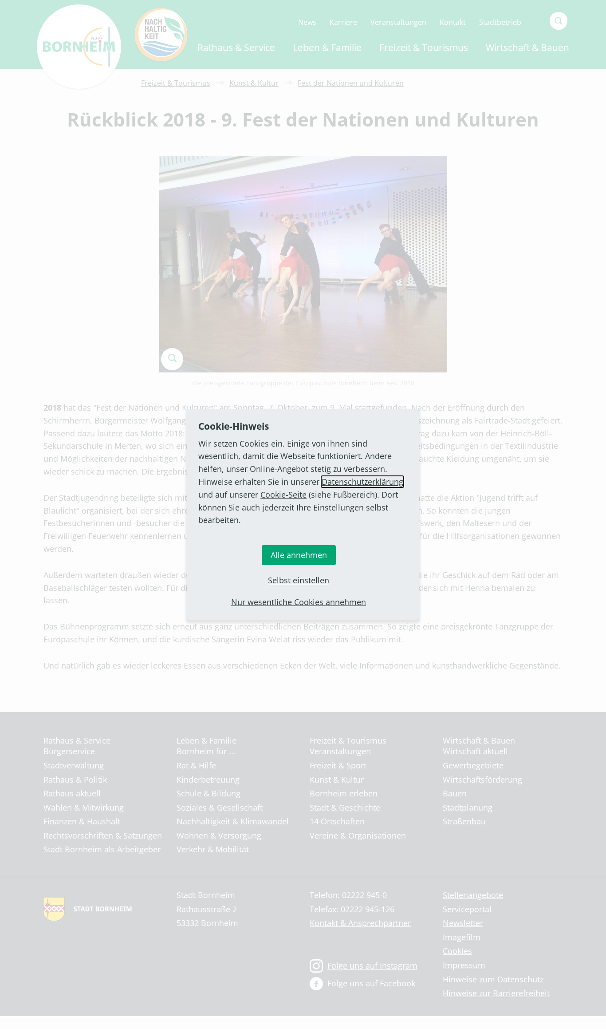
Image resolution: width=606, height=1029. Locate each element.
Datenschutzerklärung (362, 481)
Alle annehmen (299, 555)
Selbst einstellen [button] (298, 580)
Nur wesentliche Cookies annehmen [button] (298, 602)
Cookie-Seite (283, 494)
